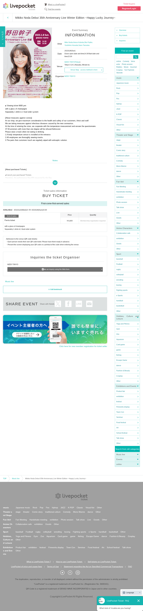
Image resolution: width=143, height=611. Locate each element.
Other (118, 130)
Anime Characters (124, 228)
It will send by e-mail (89, 304)
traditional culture (122, 156)
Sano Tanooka (84, 45)
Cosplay (119, 70)
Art (117, 428)
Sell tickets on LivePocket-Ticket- (102, 562)
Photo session (127, 64)
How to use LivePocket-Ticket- (69, 562)
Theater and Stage (124, 135)
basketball (120, 306)
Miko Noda (69, 42)
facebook (68, 304)
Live (118, 213)
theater (119, 145)
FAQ (130, 566)
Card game (120, 345)
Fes (117, 99)
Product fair (120, 391)
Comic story (120, 150)
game (118, 350)
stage (118, 140)
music (118, 78)
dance (118, 171)
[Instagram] (79, 572)
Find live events (54, 9)
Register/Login (129, 8)
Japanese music (122, 83)
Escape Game (121, 360)
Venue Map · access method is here (83, 70)
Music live (120, 454)
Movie (126, 67)
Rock (118, 88)
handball (119, 301)
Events (119, 459)
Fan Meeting (121, 187)
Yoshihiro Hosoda (71, 45)
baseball (119, 259)
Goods (118, 218)
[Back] (7, 17)
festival (119, 402)
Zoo (117, 334)
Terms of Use (53, 566)
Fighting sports (121, 290)
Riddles (119, 67)
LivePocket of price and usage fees (26, 566)
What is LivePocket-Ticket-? (39, 562)
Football (119, 264)
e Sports (119, 296)
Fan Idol (120, 182)
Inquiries (122, 41)
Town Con (120, 412)
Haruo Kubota (78, 42)
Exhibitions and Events (126, 386)
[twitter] (63, 572)
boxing (118, 285)
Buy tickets (123, 35)
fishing (118, 355)
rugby (118, 269)
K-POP (118, 114)
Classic (119, 119)
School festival (121, 433)
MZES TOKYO (70, 62)
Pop (117, 93)
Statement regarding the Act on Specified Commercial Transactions (93, 566)
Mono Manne (121, 166)
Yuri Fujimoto (129, 70)
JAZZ (118, 109)
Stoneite (119, 73)
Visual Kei (120, 125)
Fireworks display (123, 407)
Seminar (119, 417)
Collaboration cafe (123, 233)
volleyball (120, 275)
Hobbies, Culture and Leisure (8, 539)
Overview (122, 30)
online (118, 61)
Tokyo (77, 62)
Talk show (120, 207)
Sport (118, 254)
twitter (58, 304)
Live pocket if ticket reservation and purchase (19, 6)
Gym (118, 329)
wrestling (119, 280)
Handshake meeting (124, 192)
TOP (4, 479)
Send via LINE (79, 304)
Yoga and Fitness (122, 324)
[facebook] (71, 572)
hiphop (119, 104)
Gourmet (133, 67)
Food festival (121, 423)
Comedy (126, 61)
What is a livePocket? (56, 4)
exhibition (120, 197)
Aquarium (120, 339)
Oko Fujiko (88, 42)
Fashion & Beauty (123, 371)
